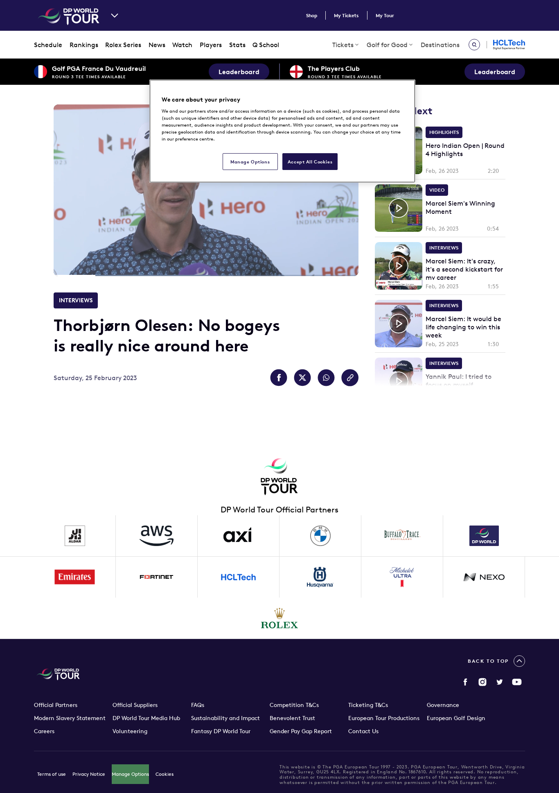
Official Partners (55, 705)
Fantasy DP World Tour (220, 731)
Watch (182, 45)
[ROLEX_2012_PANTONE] (279, 618)
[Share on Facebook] (278, 377)
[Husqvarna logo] (320, 577)
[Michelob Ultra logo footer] (402, 577)
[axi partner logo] (239, 535)
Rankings (84, 45)
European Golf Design (456, 718)
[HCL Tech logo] (239, 577)
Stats (237, 45)
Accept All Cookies (310, 162)
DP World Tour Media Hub (146, 718)
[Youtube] (517, 682)
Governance (443, 705)
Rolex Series (123, 45)
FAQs (197, 705)
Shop (311, 15)
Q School (265, 45)
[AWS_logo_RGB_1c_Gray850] (157, 535)
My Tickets (346, 15)
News (157, 45)
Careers (44, 731)
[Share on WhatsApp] (326, 377)
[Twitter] (499, 682)
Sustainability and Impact (225, 718)
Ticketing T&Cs (368, 705)
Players (211, 45)
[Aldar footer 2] (75, 535)
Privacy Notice (88, 774)
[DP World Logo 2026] (484, 535)
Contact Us (363, 731)
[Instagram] (482, 682)
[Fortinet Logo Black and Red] (157, 577)
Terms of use (51, 774)
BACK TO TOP (488, 661)
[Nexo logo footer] (484, 577)
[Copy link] (349, 377)
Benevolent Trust (292, 718)
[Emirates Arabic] (75, 577)
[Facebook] (465, 682)
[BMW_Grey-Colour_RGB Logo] (320, 535)
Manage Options (130, 774)
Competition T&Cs (294, 705)
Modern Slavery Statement (70, 718)
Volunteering (130, 731)
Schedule (48, 45)
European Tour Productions (383, 718)
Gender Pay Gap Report (301, 731)
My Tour (385, 15)
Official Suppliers (135, 705)
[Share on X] (302, 377)
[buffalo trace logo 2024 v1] (402, 535)
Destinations (440, 45)
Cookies (165, 774)
